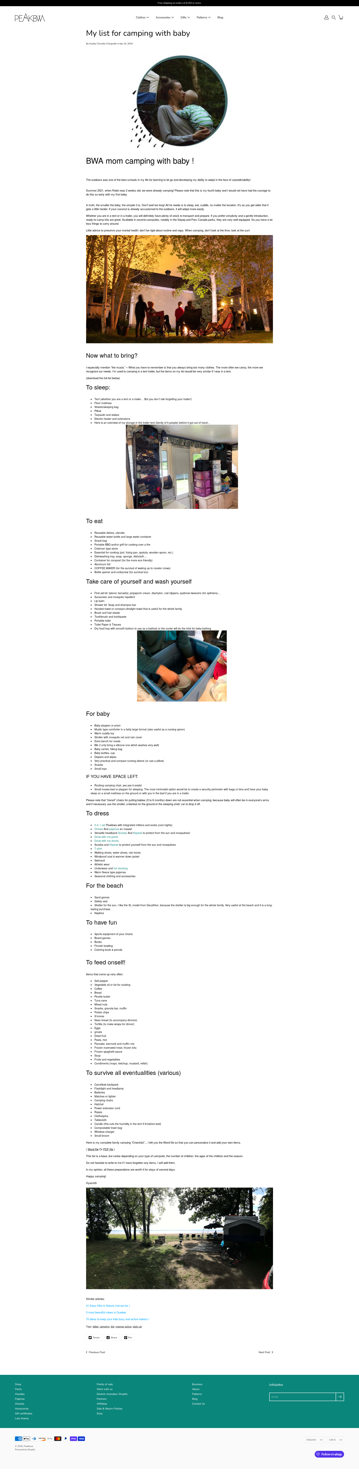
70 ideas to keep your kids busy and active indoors (117, 1319)
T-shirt (98, 848)
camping (104, 1326)
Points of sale (105, 1384)
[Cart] (341, 17)
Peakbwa (28, 1446)
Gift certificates (23, 1413)
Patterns (202, 17)
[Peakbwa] (30, 17)
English (311, 1439)
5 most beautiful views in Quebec (106, 1312)
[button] (334, 17)
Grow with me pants (106, 837)
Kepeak (137, 833)
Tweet (96, 1337)
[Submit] (340, 1397)
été (112, 1326)
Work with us (105, 1389)
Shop (18, 1384)
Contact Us (198, 1404)
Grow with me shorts (106, 841)
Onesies (19, 1404)
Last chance (22, 1418)
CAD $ (332, 1439)
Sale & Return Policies (109, 1408)
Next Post (264, 1352)
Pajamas (20, 1399)
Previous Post (97, 1352)
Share (114, 1337)
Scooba (122, 833)
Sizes (100, 1413)
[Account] (326, 17)
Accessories (163, 17)
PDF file (108, 1149)
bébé (95, 1326)
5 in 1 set (99, 825)
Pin (130, 1337)
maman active (123, 1326)
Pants (18, 1389)
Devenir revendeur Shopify (112, 1394)
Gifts (183, 17)
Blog (220, 17)
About (195, 1389)
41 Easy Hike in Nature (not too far (107, 1305)
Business (197, 1384)
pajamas (114, 829)
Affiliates (102, 1404)
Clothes (140, 17)
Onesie (98, 829)
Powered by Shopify (25, 1449)
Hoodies (20, 1394)
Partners (102, 1399)
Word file (93, 1149)
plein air (137, 1326)
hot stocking (120, 868)
